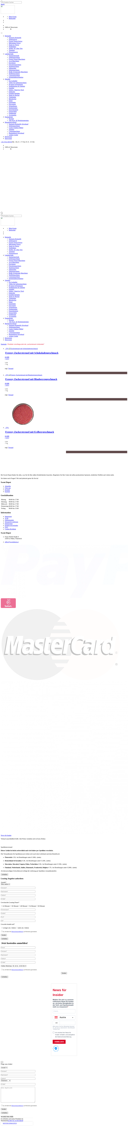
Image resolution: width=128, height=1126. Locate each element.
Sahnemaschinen (14, 70)
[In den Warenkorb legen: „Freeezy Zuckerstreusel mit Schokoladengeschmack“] (35, 373)
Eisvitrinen (12, 63)
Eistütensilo (12, 113)
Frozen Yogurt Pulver (15, 41)
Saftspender (12, 68)
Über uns (8, 488)
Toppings (12, 50)
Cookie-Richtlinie (10, 529)
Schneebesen (13, 106)
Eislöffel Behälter (14, 93)
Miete (13, 29)
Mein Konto (12, 17)
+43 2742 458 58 (6, 142)
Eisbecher (12, 92)
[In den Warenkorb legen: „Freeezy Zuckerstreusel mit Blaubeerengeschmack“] (35, 399)
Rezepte (11, 119)
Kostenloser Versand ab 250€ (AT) (16, 25)
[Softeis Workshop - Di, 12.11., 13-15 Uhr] (13, 966)
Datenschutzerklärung (17, 931)
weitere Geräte (13, 135)
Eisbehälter (12, 102)
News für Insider (6, 835)
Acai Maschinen (14, 61)
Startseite (3, 344)
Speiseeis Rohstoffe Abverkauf (18, 124)
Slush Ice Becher (14, 95)
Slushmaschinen (14, 66)
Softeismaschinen (14, 57)
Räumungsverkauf (10, 122)
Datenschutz (9, 524)
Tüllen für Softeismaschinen (17, 83)
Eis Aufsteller (13, 81)
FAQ (6, 527)
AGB (6, 518)
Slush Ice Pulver (14, 45)
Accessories (12, 115)
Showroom (8, 138)
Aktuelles (8, 486)
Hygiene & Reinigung (16, 84)
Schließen (4, 874)
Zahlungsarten (9, 520)
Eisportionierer (13, 110)
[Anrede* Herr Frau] (4, 1067)
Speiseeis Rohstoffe (15, 38)
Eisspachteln (13, 111)
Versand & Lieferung (11, 522)
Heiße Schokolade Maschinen (18, 72)
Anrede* (3, 882)
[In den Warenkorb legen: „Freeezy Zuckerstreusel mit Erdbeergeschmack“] (35, 452)
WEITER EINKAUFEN (10, 1123)
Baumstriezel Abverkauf (16, 133)
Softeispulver (13, 39)
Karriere (7, 491)
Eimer (11, 101)
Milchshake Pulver (15, 43)
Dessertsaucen (13, 52)
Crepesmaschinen (14, 75)
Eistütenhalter (13, 108)
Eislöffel (11, 88)
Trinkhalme (12, 97)
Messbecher (12, 99)
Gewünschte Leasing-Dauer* (10, 902)
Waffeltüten (12, 47)
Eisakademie (9, 117)
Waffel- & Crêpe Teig (15, 48)
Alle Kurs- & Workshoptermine (19, 120)
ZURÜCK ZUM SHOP (15, 1120)
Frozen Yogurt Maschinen (17, 59)
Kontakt (7, 490)
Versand (10, 368)
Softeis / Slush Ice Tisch (16, 90)
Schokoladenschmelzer (16, 77)
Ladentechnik (9, 54)
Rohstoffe (8, 36)
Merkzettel (12, 18)
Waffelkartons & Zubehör (17, 86)
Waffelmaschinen (14, 74)
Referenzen (8, 137)
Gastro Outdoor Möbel (16, 128)
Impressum (8, 516)
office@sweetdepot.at (11, 542)
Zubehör (7, 79)
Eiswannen (12, 104)
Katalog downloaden (11, 525)
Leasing (7, 29)
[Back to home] (8, 13)
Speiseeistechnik (14, 56)
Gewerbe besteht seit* (8, 924)
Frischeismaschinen (15, 65)
